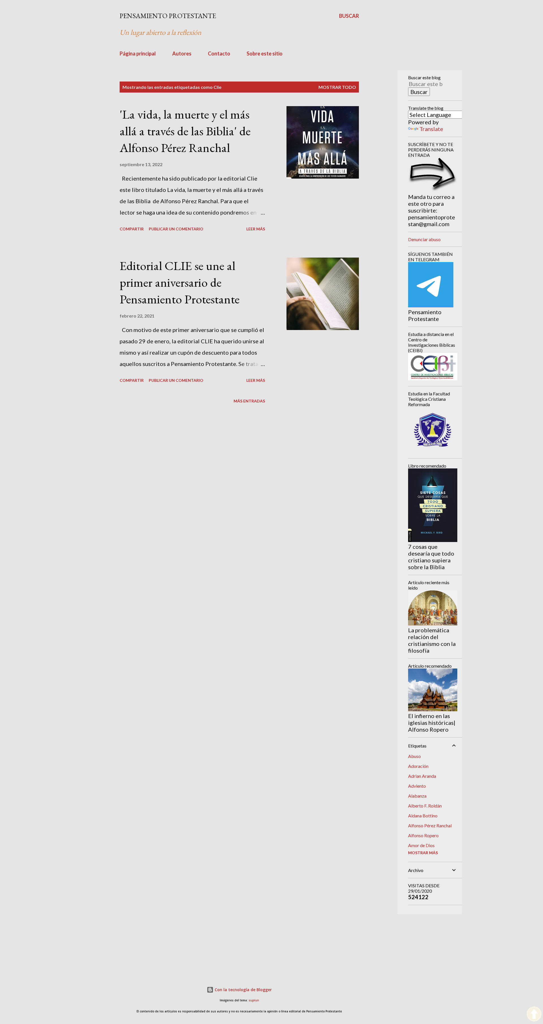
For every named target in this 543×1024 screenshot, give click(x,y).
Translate (431, 128)
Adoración (418, 766)
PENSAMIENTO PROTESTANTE (168, 15)
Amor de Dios (421, 845)
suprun (254, 1000)
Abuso (414, 756)
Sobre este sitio (265, 53)
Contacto (219, 53)
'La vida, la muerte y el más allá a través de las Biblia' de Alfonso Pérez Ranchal (185, 130)
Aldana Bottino (423, 815)
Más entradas (249, 401)
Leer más (255, 228)
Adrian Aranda (422, 776)
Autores (181, 53)
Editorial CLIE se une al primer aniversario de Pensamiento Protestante (180, 282)
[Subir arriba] (534, 1014)
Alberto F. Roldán (425, 805)
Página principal (138, 53)
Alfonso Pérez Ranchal (430, 825)
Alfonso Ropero (423, 835)
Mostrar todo (337, 87)
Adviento (417, 786)
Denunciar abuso (424, 239)
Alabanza (417, 795)
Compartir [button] (132, 228)
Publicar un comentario (176, 228)
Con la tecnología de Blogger (243, 989)
